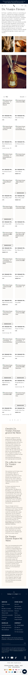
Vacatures (17, 610)
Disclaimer (17, 665)
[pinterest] (8, 657)
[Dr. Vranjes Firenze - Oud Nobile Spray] (7, 399)
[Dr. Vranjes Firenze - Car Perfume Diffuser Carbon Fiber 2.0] (7, 106)
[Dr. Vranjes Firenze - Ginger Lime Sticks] (20, 265)
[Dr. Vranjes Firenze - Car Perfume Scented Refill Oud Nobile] (7, 160)
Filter (6, 96)
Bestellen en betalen (6, 608)
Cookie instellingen (16, 666)
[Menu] (2, 5)
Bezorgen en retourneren (7, 610)
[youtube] (12, 657)
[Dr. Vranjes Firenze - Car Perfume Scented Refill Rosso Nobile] (7, 265)
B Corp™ (4, 619)
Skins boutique (19, 631)
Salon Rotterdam (18, 617)
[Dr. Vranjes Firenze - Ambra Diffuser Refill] (7, 186)
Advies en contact (6, 604)
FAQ (3, 606)
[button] (2, 594)
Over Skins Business (6, 625)
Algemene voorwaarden (18, 650)
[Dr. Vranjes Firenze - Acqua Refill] (20, 291)
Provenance (4, 617)
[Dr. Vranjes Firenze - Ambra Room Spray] (20, 106)
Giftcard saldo (5, 613)
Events (16, 613)
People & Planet (18, 619)
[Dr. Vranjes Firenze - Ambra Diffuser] (20, 160)
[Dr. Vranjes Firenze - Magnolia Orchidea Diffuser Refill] (7, 239)
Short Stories (17, 615)
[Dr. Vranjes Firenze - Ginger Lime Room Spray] (20, 317)
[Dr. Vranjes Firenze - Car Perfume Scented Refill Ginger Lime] (20, 345)
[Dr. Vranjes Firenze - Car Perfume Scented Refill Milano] (7, 345)
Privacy (3, 651)
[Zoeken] (5, 5)
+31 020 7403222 (20, 625)
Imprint (21, 665)
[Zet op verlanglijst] (10, 101)
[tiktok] (16, 657)
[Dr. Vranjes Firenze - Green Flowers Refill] (7, 213)
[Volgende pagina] (20, 420)
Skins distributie (5, 629)
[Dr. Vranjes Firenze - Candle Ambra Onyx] (20, 399)
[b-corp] (25, 657)
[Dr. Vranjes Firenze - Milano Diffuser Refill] (20, 186)
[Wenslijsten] (22, 6)
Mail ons (18, 627)
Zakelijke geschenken (6, 627)
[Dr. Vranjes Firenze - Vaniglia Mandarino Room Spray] (20, 371)
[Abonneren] (24, 643)
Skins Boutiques (18, 608)
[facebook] (5, 657)
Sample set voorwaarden (7, 615)
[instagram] (2, 657)
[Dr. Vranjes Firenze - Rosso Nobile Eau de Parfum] (7, 133)
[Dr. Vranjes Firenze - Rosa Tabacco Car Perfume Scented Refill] (20, 239)
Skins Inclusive (18, 606)
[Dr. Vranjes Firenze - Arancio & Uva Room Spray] (7, 317)
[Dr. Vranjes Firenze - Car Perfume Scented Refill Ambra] (20, 133)
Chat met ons (19, 629)
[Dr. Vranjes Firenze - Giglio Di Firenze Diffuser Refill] (7, 371)
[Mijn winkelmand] (25, 6)
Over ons (17, 604)
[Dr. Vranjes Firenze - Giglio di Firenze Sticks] (7, 291)
